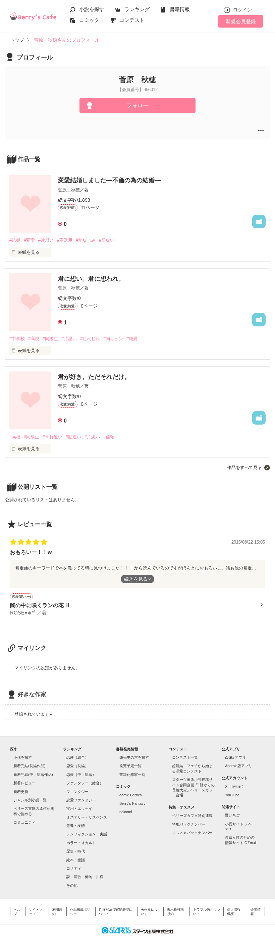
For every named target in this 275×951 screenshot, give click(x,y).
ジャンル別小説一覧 (30, 800)
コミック (89, 20)
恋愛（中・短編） (81, 774)
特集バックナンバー (188, 824)
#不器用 (64, 240)
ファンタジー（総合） (84, 783)
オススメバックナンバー (192, 833)
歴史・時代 (75, 851)
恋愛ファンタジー (81, 800)
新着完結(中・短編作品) (33, 774)
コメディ (73, 868)
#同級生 (50, 338)
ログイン (242, 9)
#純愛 (132, 338)
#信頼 (108, 436)
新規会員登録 (241, 21)
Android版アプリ (238, 766)
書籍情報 (180, 9)
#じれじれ (90, 338)
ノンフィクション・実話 (86, 834)
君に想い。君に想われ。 (91, 278)
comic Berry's (130, 795)
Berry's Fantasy (132, 803)
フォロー (137, 105)
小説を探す (91, 9)
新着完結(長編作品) (29, 766)
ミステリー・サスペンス (86, 817)
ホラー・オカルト (81, 843)
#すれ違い (52, 436)
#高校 (33, 338)
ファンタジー (77, 792)
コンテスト (132, 20)
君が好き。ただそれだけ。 (94, 376)
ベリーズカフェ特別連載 (192, 816)
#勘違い (73, 436)
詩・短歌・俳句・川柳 (84, 877)
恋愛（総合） (77, 757)
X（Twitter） (235, 786)
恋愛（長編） (77, 766)
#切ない (106, 240)
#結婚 (14, 240)
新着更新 (20, 792)
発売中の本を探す (134, 757)
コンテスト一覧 (185, 757)
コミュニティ (24, 822)
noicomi (125, 812)
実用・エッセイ (79, 808)
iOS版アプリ (235, 757)
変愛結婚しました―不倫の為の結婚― (109, 180)
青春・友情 (75, 826)
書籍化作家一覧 (132, 774)
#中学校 (17, 338)
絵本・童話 (75, 860)
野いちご (232, 815)
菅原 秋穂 (69, 189)
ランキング (137, 9)
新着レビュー (24, 783)
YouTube (232, 795)
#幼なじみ (86, 240)
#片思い (46, 240)
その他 (71, 885)
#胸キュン (113, 338)
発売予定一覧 (130, 766)
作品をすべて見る (244, 467)
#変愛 (29, 240)
